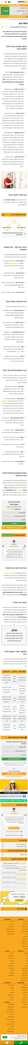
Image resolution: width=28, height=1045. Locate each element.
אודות (26, 934)
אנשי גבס (18, 351)
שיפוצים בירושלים (24, 980)
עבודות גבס (25, 992)
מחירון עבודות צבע (10, 1011)
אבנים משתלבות (10, 995)
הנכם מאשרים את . (17, 16)
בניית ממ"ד (11, 999)
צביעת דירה (11, 924)
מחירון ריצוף (11, 1014)
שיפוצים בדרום (24, 973)
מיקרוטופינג (25, 997)
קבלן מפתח (11, 968)
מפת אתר (25, 948)
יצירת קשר (25, 936)
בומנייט (12, 990)
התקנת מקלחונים (10, 934)
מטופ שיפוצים (19, 490)
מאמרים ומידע (24, 926)
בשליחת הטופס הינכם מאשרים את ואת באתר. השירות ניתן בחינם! (13, 527)
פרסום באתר (24, 939)
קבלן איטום (11, 973)
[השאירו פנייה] (6, 2)
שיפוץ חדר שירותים (10, 931)
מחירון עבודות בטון (10, 1019)
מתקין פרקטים (24, 968)
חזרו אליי (14, 523)
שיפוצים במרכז (24, 978)
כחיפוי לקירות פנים (14, 263)
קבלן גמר (12, 970)
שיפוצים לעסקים (24, 987)
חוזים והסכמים (24, 931)
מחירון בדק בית (11, 1029)
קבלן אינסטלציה (10, 955)
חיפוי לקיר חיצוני (9, 573)
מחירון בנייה (11, 1021)
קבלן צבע (12, 960)
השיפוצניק (4, 401)
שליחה (6, 11)
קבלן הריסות (11, 958)
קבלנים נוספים (11, 975)
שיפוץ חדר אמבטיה (10, 929)
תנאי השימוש (17, 16)
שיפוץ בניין (25, 985)
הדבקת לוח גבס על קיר (21, 846)
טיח (11, 334)
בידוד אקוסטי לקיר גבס (21, 844)
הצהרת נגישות (24, 946)
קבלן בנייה (12, 953)
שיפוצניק (25, 953)
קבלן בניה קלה (11, 965)
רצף (26, 958)
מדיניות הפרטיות (5, 762)
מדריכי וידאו (25, 924)
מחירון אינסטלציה (10, 1009)
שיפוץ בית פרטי (11, 985)
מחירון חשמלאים (10, 1024)
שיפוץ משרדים (24, 990)
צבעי (26, 955)
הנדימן (26, 965)
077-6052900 (11, 509)
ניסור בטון (25, 1004)
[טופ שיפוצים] (17, 2)
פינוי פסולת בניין (24, 1007)
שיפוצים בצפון (24, 975)
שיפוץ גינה (12, 992)
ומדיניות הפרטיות (12, 16)
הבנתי (5, 1037)
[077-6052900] (9, 2)
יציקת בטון (12, 987)
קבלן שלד (12, 963)
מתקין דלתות (24, 970)
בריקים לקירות (24, 999)
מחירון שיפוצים (23, 854)
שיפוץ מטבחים (11, 926)
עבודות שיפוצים (24, 1002)
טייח (26, 960)
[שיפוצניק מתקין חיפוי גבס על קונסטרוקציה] (14, 180)
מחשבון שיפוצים (11, 1007)
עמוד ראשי (25, 921)
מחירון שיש (12, 1026)
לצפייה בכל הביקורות (7, 535)
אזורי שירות (25, 929)
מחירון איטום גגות (10, 1031)
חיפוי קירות (25, 995)
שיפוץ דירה (11, 921)
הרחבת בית (11, 997)
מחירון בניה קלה (10, 1016)
